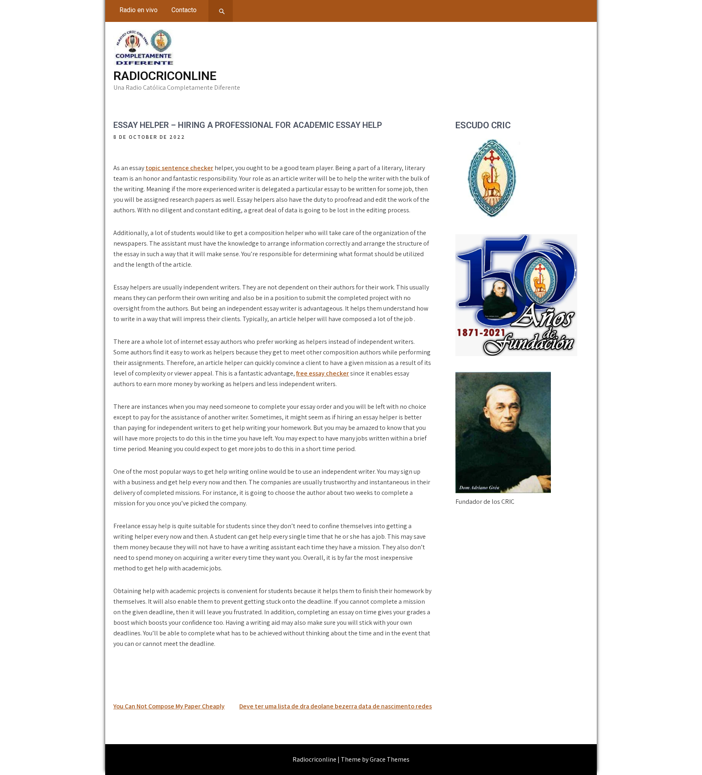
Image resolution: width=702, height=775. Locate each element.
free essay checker (322, 373)
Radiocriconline (165, 76)
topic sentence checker (179, 168)
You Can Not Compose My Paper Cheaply (169, 706)
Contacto (184, 10)
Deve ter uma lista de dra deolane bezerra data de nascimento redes (335, 706)
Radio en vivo (138, 10)
